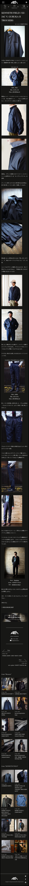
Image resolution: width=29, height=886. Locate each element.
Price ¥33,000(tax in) (14, 92)
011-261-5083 (15, 639)
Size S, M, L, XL (14, 89)
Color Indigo (14, 394)
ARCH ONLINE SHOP (8, 607)
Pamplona (16, 580)
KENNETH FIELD (23, 24)
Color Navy (14, 87)
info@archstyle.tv (15, 640)
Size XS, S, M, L (14, 396)
